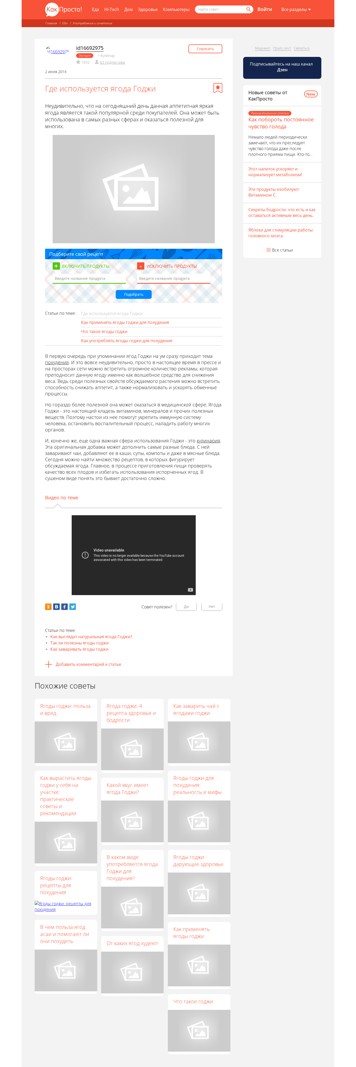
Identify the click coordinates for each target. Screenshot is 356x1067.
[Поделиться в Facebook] (64, 606)
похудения (57, 362)
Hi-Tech (111, 9)
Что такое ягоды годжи (104, 331)
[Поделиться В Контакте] (56, 606)
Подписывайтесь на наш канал (282, 67)
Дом (128, 9)
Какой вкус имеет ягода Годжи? (128, 788)
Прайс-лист (282, 48)
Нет (212, 606)
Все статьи (282, 250)
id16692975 (89, 47)
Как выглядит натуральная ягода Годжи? (91, 636)
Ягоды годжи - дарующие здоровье (198, 860)
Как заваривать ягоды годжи (79, 649)
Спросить (205, 48)
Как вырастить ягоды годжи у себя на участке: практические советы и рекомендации (65, 795)
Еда (95, 9)
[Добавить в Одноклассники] (48, 606)
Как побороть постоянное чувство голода (281, 123)
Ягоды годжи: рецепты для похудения (56, 885)
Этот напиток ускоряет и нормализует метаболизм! (275, 171)
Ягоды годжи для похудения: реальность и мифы (197, 785)
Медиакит (263, 48)
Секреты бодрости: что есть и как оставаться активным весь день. (282, 212)
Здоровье (148, 9)
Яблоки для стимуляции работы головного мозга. (280, 233)
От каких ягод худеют (132, 943)
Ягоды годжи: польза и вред (65, 709)
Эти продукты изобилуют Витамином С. (273, 192)
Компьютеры (176, 9)
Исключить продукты (171, 266)
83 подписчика (112, 62)
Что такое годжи (193, 1001)
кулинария (208, 440)
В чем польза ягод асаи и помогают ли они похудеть (64, 934)
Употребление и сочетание (92, 23)
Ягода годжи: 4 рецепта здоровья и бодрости (131, 713)
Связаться (302, 48)
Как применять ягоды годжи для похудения (125, 322)
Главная (51, 23)
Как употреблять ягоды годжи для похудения (126, 340)
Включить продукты (85, 266)
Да (186, 606)
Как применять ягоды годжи (191, 933)
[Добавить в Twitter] (72, 606)
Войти (264, 9)
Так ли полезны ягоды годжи (79, 643)
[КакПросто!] (63, 9)
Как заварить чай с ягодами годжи (196, 709)
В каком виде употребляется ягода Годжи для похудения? (132, 867)
